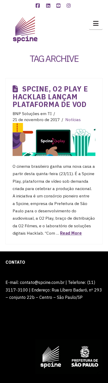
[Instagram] (69, 6)
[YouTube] (59, 6)
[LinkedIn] (49, 6)
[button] (95, 23)
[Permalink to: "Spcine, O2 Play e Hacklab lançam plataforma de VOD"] (54, 139)
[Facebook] (38, 6)
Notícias (73, 119)
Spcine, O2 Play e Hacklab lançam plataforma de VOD (50, 96)
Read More (71, 233)
